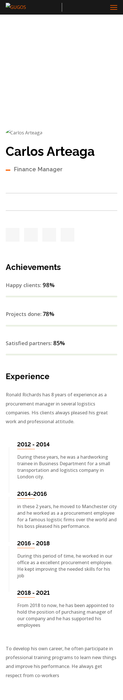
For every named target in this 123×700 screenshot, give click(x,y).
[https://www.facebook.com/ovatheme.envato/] (31, 235)
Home (12, 86)
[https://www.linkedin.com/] (49, 235)
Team (31, 86)
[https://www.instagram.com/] (67, 235)
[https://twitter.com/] (12, 235)
